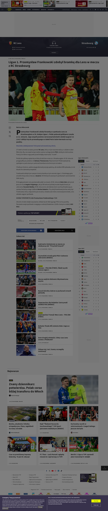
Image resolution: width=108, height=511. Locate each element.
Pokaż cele (96, 505)
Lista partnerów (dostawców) (55, 504)
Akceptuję (96, 501)
